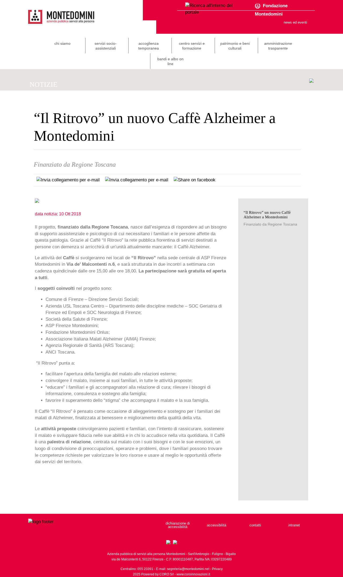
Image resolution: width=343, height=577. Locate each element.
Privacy (217, 569)
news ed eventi (295, 22)
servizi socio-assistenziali (106, 45)
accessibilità (216, 525)
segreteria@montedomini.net (188, 569)
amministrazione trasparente (278, 45)
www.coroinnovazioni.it (193, 574)
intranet (294, 525)
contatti (255, 525)
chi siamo (62, 43)
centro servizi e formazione (192, 45)
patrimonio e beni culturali (235, 45)
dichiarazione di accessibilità (178, 525)
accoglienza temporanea (148, 45)
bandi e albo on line (170, 61)
